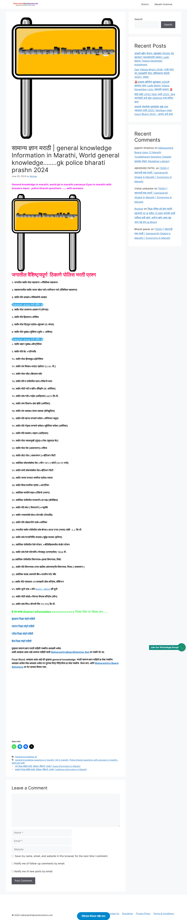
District (145, 4)
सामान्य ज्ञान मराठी (18, 763)
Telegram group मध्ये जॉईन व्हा (27, 304)
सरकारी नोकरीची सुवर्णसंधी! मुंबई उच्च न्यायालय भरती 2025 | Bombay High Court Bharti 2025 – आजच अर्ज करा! (153, 110)
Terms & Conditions (163, 913)
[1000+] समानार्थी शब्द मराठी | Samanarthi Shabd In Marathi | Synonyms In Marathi (153, 233)
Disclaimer (127, 913)
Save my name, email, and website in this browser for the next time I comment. (61, 856)
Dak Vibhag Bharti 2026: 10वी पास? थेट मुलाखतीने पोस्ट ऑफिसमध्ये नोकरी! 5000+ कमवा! (154, 73)
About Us (100, 913)
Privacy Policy (143, 913)
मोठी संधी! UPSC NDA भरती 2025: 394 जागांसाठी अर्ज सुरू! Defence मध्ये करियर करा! (154, 98)
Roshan (138, 208)
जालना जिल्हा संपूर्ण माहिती (23, 626)
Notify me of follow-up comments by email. (39, 863)
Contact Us (113, 913)
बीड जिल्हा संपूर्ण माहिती (22, 640)
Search (138, 19)
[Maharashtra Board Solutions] (26, 4)
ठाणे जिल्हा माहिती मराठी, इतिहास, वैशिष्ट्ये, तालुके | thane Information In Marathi (47, 766)
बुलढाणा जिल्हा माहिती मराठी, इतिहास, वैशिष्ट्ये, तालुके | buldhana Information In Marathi (51, 769)
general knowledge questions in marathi (34, 760)
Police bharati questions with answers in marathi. (94, 760)
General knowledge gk (26, 756)
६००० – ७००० (43, 589)
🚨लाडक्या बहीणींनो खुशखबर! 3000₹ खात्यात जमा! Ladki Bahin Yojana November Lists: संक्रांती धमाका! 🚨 (153, 86)
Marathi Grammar (163, 4)
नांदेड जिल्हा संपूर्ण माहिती (22, 633)
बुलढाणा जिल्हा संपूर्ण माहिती (23, 618)
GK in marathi (61, 760)
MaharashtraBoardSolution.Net (70, 652)
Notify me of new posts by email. (33, 871)
